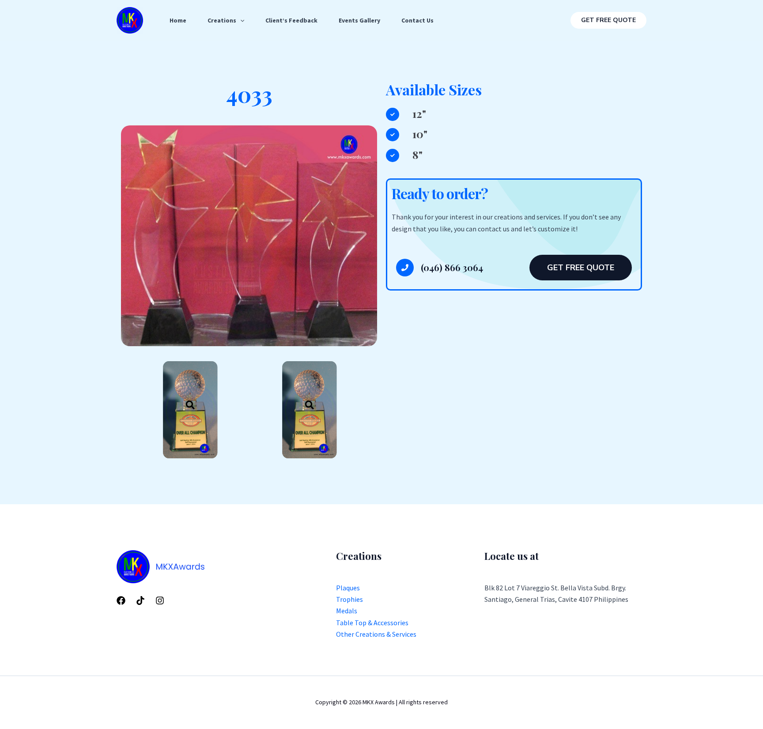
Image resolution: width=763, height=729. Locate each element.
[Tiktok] (140, 600)
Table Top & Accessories (372, 622)
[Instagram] (159, 600)
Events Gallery (359, 20)
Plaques (348, 587)
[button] (608, 20)
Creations (222, 20)
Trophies (349, 599)
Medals (346, 610)
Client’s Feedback (291, 20)
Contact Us (417, 20)
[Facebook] (121, 600)
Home (178, 20)
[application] (240, 20)
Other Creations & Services (376, 634)
